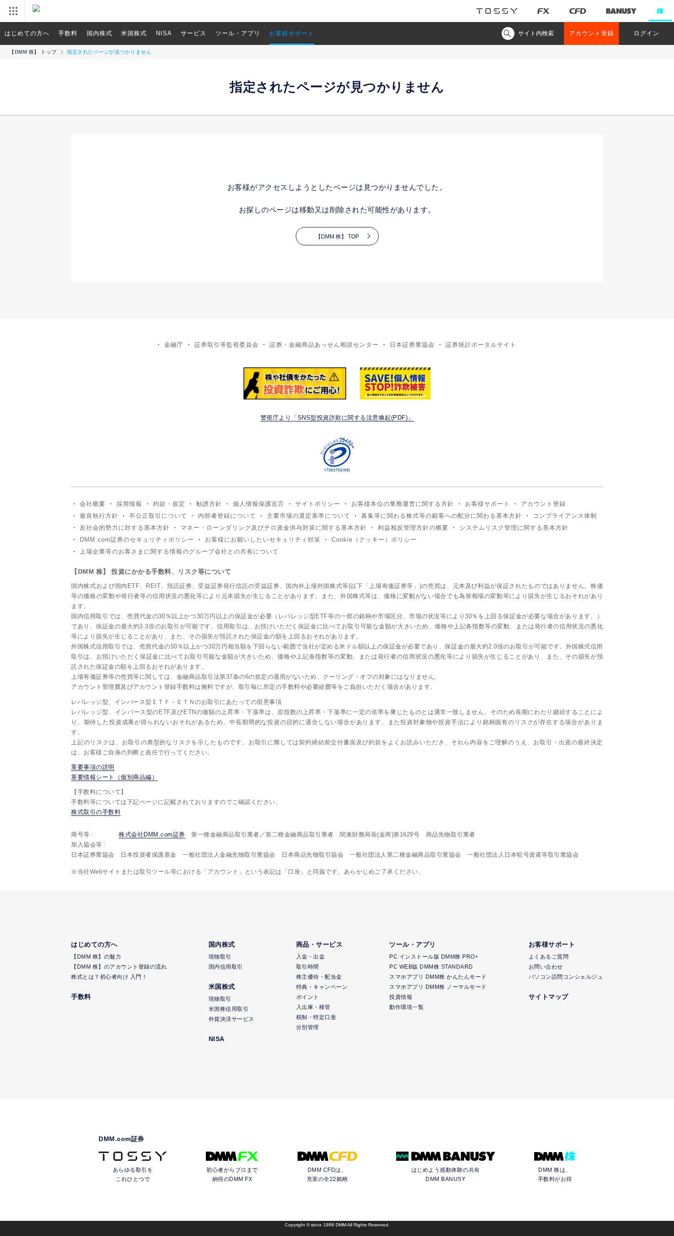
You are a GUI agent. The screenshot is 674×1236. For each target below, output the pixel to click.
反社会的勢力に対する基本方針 (125, 527)
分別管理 (307, 1027)
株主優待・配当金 (319, 977)
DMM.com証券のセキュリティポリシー (137, 539)
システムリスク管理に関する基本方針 (514, 527)
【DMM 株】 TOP (337, 236)
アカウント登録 (591, 33)
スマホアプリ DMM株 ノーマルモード (438, 987)
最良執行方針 (99, 515)
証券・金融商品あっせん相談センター (324, 344)
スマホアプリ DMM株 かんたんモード (438, 977)
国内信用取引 (226, 967)
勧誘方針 (209, 503)
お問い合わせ (546, 967)
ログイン (646, 33)
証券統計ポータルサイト (481, 344)
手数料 (67, 33)
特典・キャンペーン (322, 987)
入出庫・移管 (313, 1007)
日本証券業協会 (412, 344)
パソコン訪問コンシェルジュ (566, 977)
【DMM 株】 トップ (33, 52)
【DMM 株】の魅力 (96, 956)
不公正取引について (158, 515)
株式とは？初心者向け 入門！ (109, 977)
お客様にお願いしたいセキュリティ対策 (262, 539)
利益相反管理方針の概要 (413, 527)
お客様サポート (291, 33)
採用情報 (129, 503)
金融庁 (173, 344)
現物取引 (220, 956)
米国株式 (134, 33)
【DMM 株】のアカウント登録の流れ (119, 967)
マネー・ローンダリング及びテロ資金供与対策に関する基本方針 (274, 527)
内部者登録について (227, 515)
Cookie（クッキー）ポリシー (374, 539)
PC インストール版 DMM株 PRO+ (433, 956)
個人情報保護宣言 (258, 503)
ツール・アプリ (237, 33)
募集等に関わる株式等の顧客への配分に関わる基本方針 (441, 515)
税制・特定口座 (316, 1017)
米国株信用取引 (229, 1009)
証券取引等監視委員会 (226, 344)
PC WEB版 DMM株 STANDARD (431, 967)
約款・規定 (169, 503)
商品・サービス (319, 944)
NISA (164, 33)
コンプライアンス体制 (565, 515)
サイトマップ (549, 996)
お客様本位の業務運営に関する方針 (402, 503)
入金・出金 (310, 956)
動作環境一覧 (406, 1007)
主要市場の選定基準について (308, 515)
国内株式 (99, 33)
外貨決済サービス (231, 1019)
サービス (193, 33)
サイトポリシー (317, 503)
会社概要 (92, 503)
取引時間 (307, 967)
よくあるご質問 (549, 956)
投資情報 (400, 997)
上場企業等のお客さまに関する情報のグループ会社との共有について (179, 551)
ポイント (307, 997)
